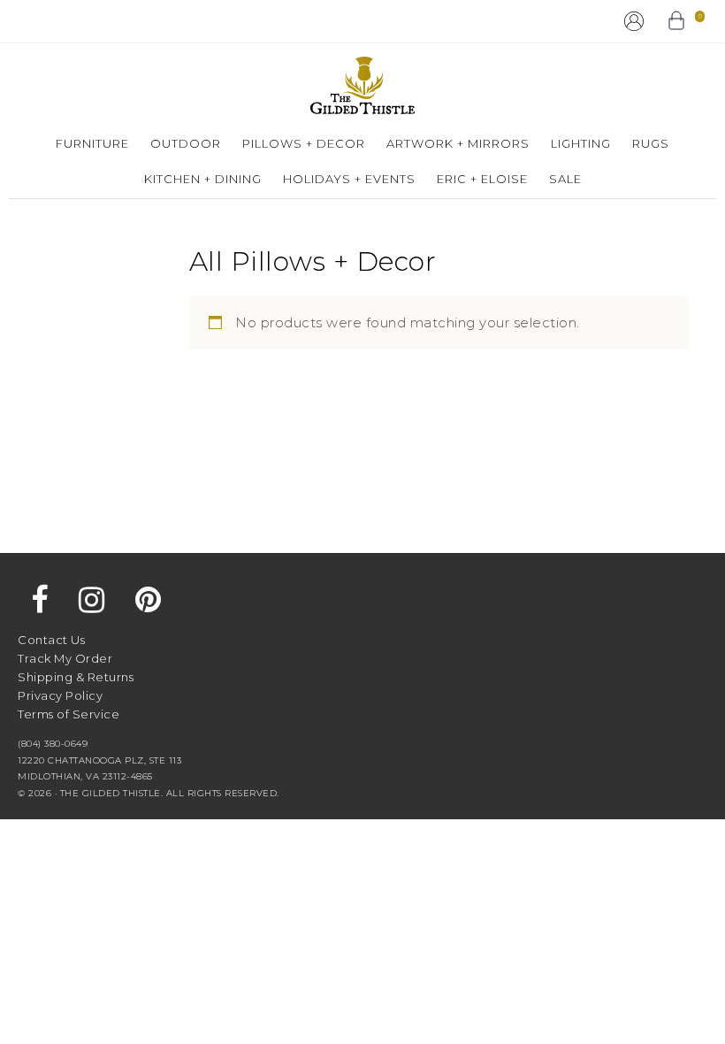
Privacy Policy (60, 695)
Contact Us (51, 640)
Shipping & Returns (76, 677)
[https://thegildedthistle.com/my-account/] (634, 21)
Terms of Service (68, 714)
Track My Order (65, 658)
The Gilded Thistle (362, 85)
